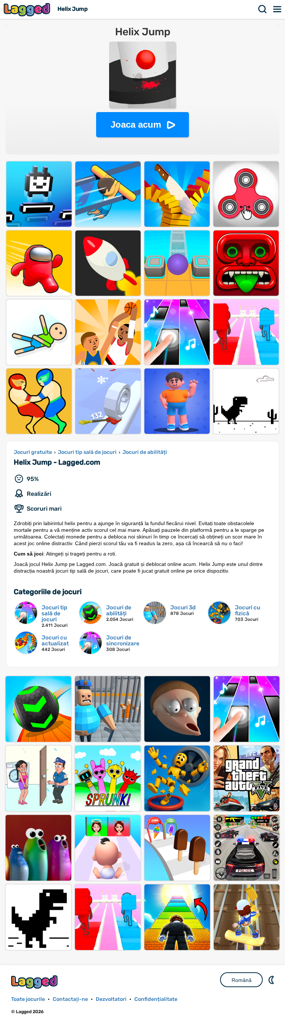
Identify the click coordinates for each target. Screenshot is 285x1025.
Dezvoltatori (111, 999)
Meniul (277, 9)
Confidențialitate (155, 999)
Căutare (262, 9)
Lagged (28, 9)
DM (272, 979)
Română (242, 980)
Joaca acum (136, 124)
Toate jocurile (28, 999)
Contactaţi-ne (70, 999)
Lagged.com (35, 981)
